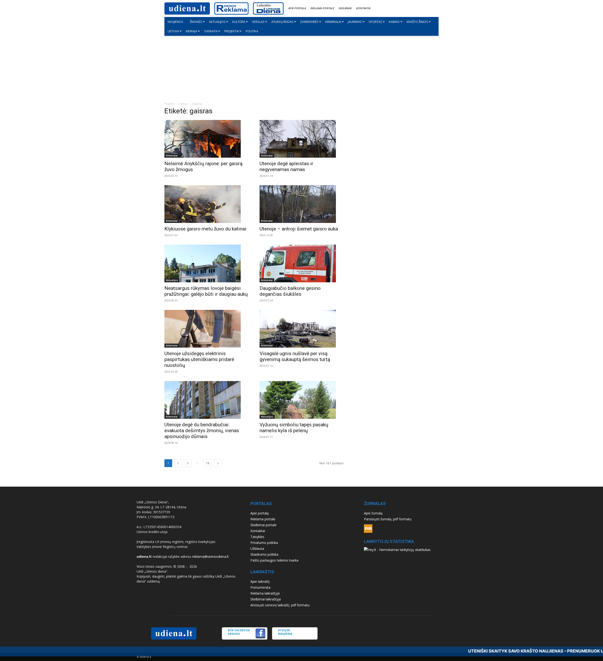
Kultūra (238, 22)
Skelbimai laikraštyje (265, 599)
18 (207, 463)
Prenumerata (260, 587)
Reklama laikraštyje (265, 593)
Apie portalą (297, 8)
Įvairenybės (309, 22)
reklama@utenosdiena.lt (210, 556)
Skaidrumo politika (264, 554)
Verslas (258, 22)
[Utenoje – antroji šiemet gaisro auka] (301, 204)
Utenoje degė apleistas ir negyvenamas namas (286, 166)
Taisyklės (257, 536)
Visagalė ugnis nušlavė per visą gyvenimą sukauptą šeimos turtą (295, 356)
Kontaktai (363, 8)
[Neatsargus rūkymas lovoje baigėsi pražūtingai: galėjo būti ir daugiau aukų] (206, 263)
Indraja (191, 31)
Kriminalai (333, 22)
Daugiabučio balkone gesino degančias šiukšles (290, 291)
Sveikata (210, 31)
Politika (252, 31)
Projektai (231, 31)
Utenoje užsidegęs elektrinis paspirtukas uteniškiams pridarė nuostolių (199, 359)
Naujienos (175, 22)
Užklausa (257, 548)
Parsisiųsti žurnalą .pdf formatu (388, 519)
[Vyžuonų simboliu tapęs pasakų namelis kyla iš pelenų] (301, 400)
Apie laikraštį (260, 581)
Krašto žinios (417, 22)
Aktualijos (217, 22)
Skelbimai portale (263, 525)
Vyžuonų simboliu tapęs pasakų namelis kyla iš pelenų (294, 427)
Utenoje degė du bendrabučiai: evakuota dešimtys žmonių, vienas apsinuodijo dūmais (201, 430)
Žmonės (196, 22)
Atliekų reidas (282, 22)
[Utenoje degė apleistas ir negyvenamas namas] (301, 139)
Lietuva (173, 31)
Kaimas (394, 22)
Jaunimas (355, 22)
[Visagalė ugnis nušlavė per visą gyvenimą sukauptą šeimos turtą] (301, 329)
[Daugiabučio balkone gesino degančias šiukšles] (301, 263)
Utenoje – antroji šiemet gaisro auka (299, 229)
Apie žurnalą (373, 513)
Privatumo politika (264, 542)
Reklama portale (322, 8)
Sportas (375, 22)
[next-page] (218, 463)
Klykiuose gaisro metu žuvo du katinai (205, 229)
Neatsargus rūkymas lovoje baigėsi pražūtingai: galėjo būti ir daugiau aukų (206, 291)
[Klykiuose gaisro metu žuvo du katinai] (206, 204)
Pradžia (169, 104)
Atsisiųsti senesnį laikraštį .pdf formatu (280, 605)
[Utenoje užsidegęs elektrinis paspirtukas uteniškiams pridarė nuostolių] (206, 329)
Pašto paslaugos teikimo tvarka (274, 560)
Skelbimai (344, 8)
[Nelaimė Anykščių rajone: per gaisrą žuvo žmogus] (206, 139)
